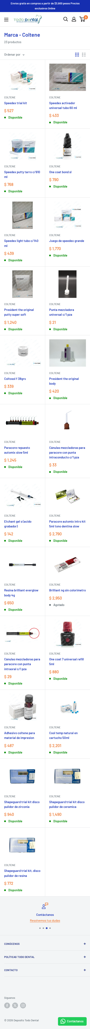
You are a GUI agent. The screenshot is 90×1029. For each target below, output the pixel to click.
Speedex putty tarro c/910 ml (22, 174)
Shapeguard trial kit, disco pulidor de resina (22, 873)
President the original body (64, 381)
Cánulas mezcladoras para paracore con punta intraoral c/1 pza (22, 664)
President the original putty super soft (19, 312)
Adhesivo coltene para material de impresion (19, 735)
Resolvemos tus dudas (45, 920)
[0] (82, 19)
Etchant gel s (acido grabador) (17, 524)
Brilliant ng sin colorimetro (67, 590)
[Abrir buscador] (65, 19)
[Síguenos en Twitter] (15, 1005)
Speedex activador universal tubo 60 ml (63, 105)
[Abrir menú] (6, 19)
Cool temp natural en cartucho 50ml (63, 735)
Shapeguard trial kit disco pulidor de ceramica (67, 804)
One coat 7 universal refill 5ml (66, 661)
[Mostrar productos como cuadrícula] (77, 54)
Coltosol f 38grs (15, 379)
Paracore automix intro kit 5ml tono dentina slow (67, 524)
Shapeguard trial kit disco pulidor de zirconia (22, 804)
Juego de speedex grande (66, 241)
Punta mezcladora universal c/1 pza (61, 312)
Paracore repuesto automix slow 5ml (17, 450)
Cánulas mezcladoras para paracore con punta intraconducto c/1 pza (67, 452)
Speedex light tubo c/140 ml (21, 243)
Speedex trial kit (15, 103)
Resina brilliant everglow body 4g (21, 592)
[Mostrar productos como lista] (84, 54)
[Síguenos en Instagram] (23, 1005)
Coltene (9, 97)
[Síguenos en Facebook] (7, 1005)
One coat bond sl (60, 172)
